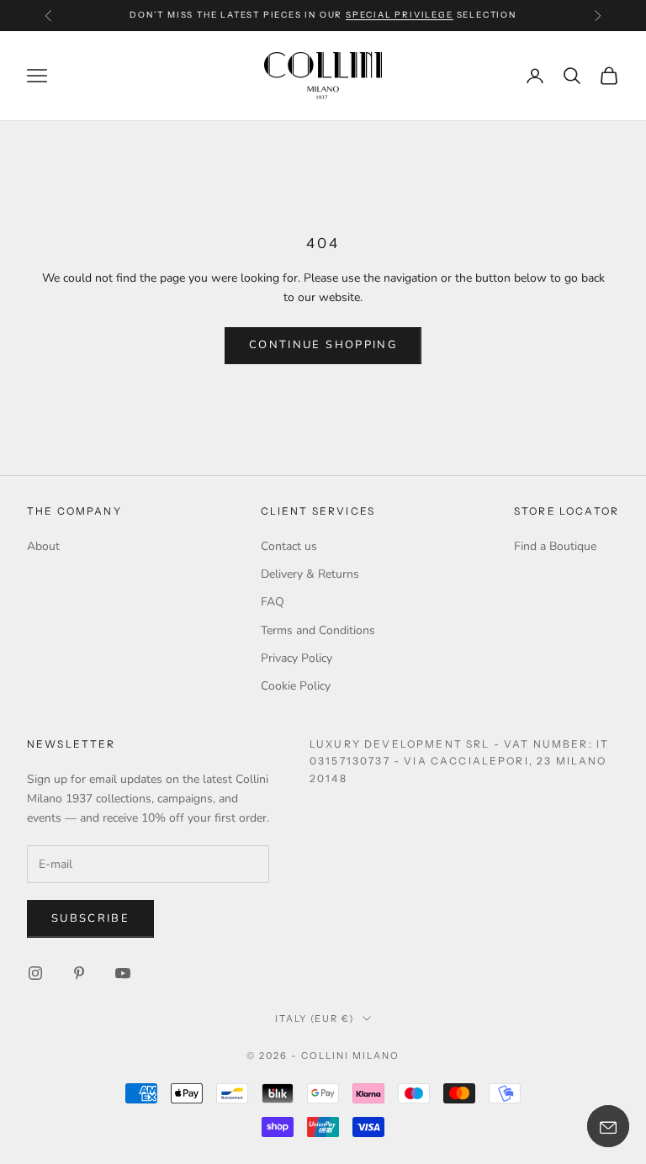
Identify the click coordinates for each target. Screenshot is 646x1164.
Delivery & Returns (310, 574)
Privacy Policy (296, 658)
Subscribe (90, 918)
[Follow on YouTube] (122, 973)
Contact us (289, 546)
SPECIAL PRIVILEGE (399, 14)
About (43, 546)
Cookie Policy (296, 686)
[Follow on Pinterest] (79, 973)
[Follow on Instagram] (35, 973)
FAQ (272, 602)
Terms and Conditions (318, 630)
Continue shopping (323, 344)
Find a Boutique (555, 546)
